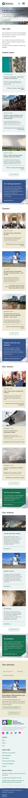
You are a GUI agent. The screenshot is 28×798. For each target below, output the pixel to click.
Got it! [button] (4, 795)
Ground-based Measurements (11, 707)
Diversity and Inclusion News (11, 358)
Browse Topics (14, 629)
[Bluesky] (16, 733)
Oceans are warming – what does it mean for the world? (14, 77)
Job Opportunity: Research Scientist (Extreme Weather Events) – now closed (12, 315)
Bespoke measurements (8, 671)
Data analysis (20, 671)
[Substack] (11, 733)
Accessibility (5, 758)
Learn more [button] (11, 792)
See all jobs (14, 333)
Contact (4, 766)
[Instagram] (3, 733)
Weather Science (9, 571)
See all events (14, 483)
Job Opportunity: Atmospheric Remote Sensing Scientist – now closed (13, 273)
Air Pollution (8, 609)
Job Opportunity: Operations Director (12, 778)
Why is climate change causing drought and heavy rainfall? (13, 156)
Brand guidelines (6, 755)
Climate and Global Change (12, 533)
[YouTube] (20, 732)
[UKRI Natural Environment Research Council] (14, 722)
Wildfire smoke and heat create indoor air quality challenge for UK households (13, 117)
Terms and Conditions (8, 763)
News (3, 740)
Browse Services (14, 713)
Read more (6, 548)
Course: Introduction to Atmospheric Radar (11, 431)
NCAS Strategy (8, 504)
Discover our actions (9, 654)
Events (4, 743)
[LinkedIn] (7, 733)
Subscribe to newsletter (8, 753)
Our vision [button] (6, 20)
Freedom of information (8, 761)
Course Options (8, 200)
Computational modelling (8, 675)
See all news (14, 174)
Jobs (3, 745)
